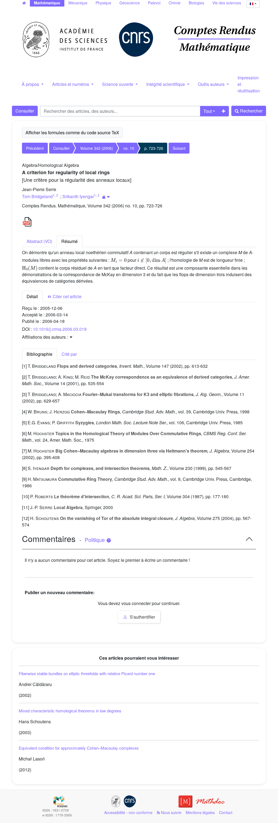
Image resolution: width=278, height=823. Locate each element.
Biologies (196, 2)
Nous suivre (170, 812)
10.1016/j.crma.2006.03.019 (60, 329)
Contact (225, 812)
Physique (103, 2)
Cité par (69, 354)
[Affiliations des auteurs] (106, 197)
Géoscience (129, 2)
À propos (31, 84)
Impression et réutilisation (249, 84)
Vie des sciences (226, 2)
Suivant (179, 148)
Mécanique (77, 2)
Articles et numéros (71, 84)
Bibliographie (39, 354)
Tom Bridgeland (37, 196)
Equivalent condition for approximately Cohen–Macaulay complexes (79, 748)
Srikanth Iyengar (78, 196)
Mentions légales (200, 812)
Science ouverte (118, 84)
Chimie (175, 2)
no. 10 (128, 148)
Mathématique (47, 2)
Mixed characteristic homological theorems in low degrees (70, 710)
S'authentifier (142, 617)
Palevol (154, 2)
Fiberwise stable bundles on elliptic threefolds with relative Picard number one (87, 673)
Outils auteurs (212, 84)
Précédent (35, 148)
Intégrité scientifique (166, 84)
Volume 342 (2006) (96, 148)
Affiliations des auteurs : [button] (45, 337)
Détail (32, 296)
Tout (207, 111)
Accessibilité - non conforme (128, 812)
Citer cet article (66, 296)
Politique (95, 540)
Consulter (24, 111)
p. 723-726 (153, 148)
